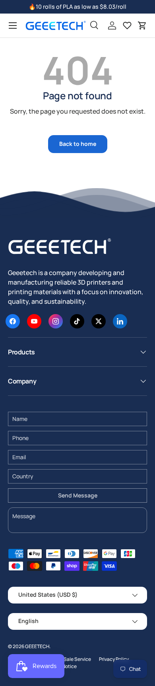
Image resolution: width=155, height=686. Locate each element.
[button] (142, 25)
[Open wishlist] (127, 25)
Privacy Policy (114, 659)
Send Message (77, 495)
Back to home (77, 143)
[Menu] (12, 25)
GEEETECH (37, 646)
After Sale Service (71, 659)
